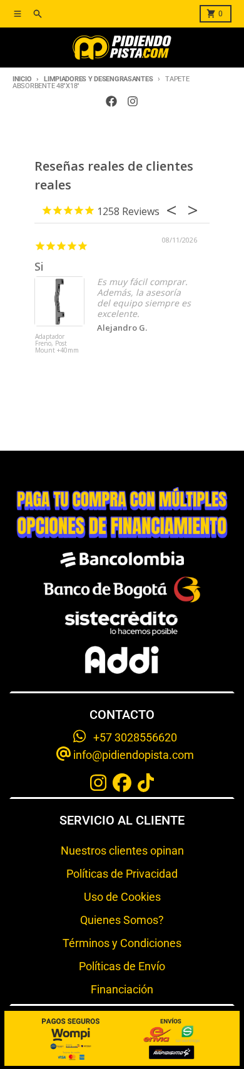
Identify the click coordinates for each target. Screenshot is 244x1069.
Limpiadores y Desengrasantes (98, 79)
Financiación (122, 989)
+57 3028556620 (131, 737)
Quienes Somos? (122, 919)
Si (39, 266)
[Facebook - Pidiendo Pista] (111, 101)
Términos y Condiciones (122, 943)
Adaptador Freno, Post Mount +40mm (57, 343)
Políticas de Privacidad (122, 873)
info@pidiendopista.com (132, 754)
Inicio (22, 79)
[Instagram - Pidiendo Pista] (133, 101)
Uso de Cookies (122, 896)
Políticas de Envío (122, 966)
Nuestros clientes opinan (122, 850)
